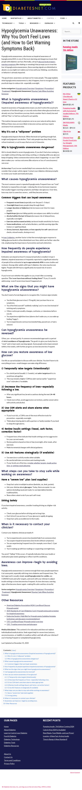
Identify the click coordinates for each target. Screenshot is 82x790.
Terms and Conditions (12, 760)
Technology (7, 23)
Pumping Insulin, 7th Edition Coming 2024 (58, 726)
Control (50, 18)
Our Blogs (49, 23)
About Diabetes (34, 18)
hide (13, 650)
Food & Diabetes (10, 736)
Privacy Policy (9, 764)
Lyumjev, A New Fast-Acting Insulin (56, 736)
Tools (21, 23)
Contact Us (8, 757)
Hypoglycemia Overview (25, 88)
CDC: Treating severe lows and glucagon (22, 624)
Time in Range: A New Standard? (55, 739)
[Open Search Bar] (73, 23)
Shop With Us (16, 18)
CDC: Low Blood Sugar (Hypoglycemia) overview (25, 622)
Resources (34, 23)
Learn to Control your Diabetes (15, 733)
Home (4, 18)
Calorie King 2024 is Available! (54, 730)
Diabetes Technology (12, 739)
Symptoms (40, 88)
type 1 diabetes (9, 237)
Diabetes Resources (11, 746)
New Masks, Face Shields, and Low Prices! (58, 733)
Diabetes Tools (9, 743)
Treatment (6, 91)
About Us (7, 754)
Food (62, 18)
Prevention (49, 88)
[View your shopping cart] (79, 23)
